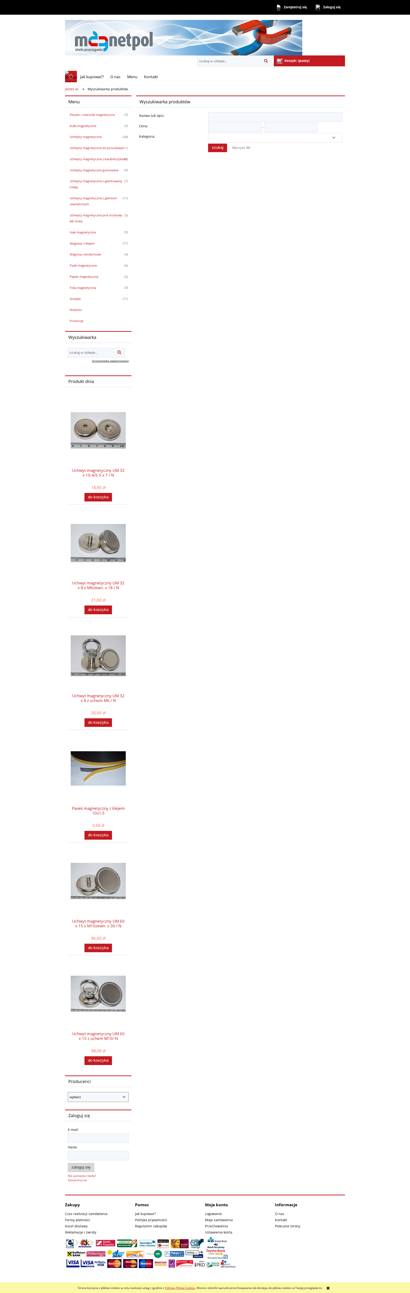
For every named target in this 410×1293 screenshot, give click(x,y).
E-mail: (73, 1129)
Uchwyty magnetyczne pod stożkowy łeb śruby (96, 218)
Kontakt (281, 1220)
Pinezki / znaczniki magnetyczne (92, 115)
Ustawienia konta (218, 1232)
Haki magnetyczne (83, 232)
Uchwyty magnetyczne (86, 137)
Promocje (76, 321)
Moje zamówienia (219, 1220)
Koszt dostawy (76, 1226)
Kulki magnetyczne (83, 126)
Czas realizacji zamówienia (86, 1213)
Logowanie (213, 1213)
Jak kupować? (145, 1213)
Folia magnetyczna (83, 288)
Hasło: (73, 1147)
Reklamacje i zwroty (80, 1232)
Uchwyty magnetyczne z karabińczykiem (98, 159)
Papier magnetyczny (84, 276)
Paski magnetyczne (83, 265)
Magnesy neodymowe (85, 254)
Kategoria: (147, 136)
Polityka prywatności (151, 1220)
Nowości (76, 310)
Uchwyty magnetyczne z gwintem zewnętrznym (93, 201)
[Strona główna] (183, 36)
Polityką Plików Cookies (180, 1288)
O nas (279, 1213)
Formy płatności (77, 1220)
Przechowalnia (216, 1226)
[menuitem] (92, 77)
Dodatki (75, 299)
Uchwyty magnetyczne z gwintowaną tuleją (96, 184)
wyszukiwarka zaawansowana (110, 361)
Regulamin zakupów (151, 1226)
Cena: (143, 126)
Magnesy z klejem (82, 243)
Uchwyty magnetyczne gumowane (94, 170)
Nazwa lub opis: (151, 115)
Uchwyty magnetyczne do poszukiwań (97, 148)
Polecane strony (287, 1226)
